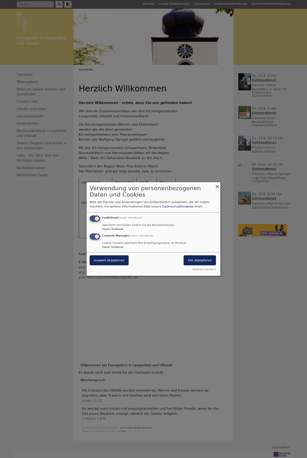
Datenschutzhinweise (178, 206)
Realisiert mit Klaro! (204, 269)
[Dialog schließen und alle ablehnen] (217, 184)
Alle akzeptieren (200, 260)
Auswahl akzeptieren (109, 260)
